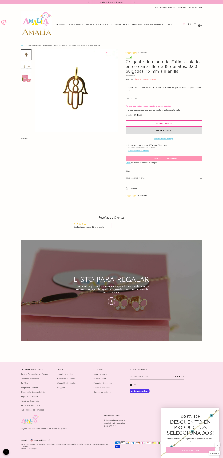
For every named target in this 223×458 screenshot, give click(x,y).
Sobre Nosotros (100, 374)
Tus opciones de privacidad (32, 410)
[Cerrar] (216, 411)
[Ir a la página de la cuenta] (195, 24)
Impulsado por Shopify (29, 448)
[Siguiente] (134, 2)
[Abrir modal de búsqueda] (189, 24)
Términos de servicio (30, 378)
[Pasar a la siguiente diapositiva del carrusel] (199, 351)
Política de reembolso (30, 405)
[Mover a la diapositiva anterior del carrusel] (194, 351)
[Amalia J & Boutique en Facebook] (131, 385)
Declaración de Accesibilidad (33, 392)
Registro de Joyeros (29, 396)
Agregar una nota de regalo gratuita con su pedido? (148, 106)
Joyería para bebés (65, 374)
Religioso (61, 387)
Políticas (25, 383)
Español (24, 440)
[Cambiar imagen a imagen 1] (26, 54)
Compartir (133, 188)
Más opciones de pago (163, 138)
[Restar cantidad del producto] (128, 98)
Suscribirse (178, 376)
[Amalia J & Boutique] (36, 24)
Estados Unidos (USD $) (42, 440)
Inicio (23, 45)
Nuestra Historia (100, 378)
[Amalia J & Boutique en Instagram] (135, 385)
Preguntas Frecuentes (102, 383)
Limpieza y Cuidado (29, 387)
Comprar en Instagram (102, 392)
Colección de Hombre (66, 383)
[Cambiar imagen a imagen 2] (26, 66)
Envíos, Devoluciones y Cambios (35, 374)
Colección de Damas (66, 378)
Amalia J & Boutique (47, 444)
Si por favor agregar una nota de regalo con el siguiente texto (154, 110)
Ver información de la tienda (138, 151)
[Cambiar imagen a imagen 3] (26, 78)
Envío (128, 162)
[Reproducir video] (111, 301)
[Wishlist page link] (184, 24)
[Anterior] (88, 2)
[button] (132, 52)
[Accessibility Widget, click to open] (3, 22)
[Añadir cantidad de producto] (135, 98)
